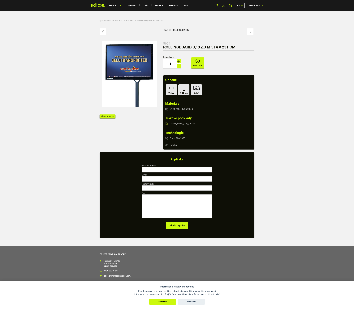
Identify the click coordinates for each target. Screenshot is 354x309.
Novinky (132, 5)
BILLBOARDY (111, 20)
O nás (146, 5)
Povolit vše (162, 301)
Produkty (114, 5)
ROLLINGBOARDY (126, 20)
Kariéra (159, 5)
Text (143, 193)
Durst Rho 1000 (177, 138)
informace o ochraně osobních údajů (152, 294)
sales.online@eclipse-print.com (117, 276)
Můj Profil (223, 5)
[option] (129, 74)
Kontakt (173, 5)
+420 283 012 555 (112, 271)
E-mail (144, 175)
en (240, 5)
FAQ (186, 5)
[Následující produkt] (250, 31)
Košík (230, 5)
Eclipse (100, 20)
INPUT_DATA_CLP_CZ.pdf (182, 123)
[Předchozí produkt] (103, 31)
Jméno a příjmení (149, 166)
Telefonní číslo (148, 184)
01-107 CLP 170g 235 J (181, 109)
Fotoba (173, 145)
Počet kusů (168, 57)
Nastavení (191, 301)
